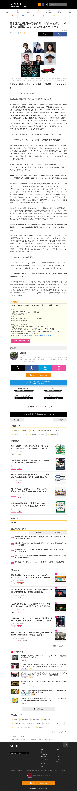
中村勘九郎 (40, 727)
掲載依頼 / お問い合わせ (33, 770)
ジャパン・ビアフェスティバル (54, 723)
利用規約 (50, 770)
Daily (19, 533)
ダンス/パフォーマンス (20, 434)
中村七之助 (29, 727)
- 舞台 (41, 752)
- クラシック (43, 756)
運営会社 (13, 770)
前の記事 (16, 420)
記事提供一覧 (21, 770)
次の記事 (60, 420)
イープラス (13, 737)
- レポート (59, 756)
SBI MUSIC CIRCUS (34, 723)
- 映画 (41, 766)
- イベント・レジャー (45, 754)
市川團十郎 (25, 719)
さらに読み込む (38, 709)
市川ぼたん (47, 719)
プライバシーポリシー (60, 770)
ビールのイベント (19, 723)
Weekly (38, 533)
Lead (33, 430)
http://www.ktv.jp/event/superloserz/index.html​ (36, 335)
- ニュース (59, 752)
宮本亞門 (16, 430)
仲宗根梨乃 (53, 434)
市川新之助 (36, 719)
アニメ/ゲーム (18, 727)
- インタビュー (60, 754)
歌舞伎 (15, 719)
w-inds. (25, 430)
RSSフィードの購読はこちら (39, 375)
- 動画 (57, 749)
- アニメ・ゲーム (44, 759)
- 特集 (57, 761)
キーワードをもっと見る (58, 732)
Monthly (57, 533)
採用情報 (43, 770)
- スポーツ (42, 763)
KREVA (33, 434)
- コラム (58, 759)
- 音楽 (41, 749)
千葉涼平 (42, 434)
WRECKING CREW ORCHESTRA (49, 430)
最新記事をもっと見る (58, 646)
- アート (42, 761)
